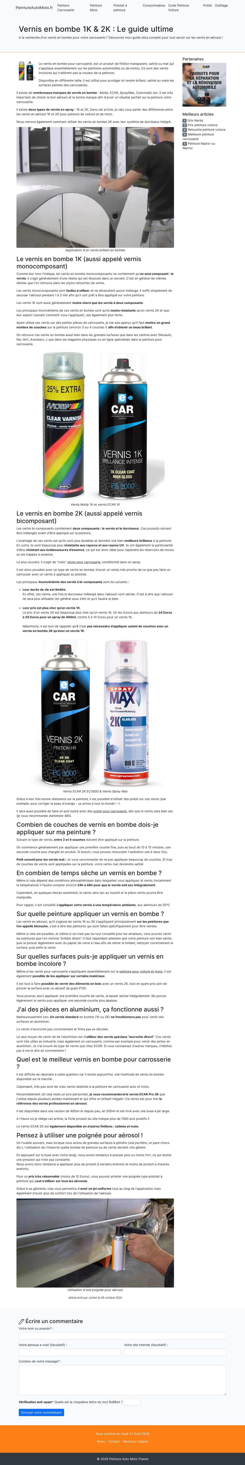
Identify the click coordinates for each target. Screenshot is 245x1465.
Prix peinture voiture (202, 125)
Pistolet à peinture (120, 7)
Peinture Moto (96, 7)
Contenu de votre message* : (40, 1361)
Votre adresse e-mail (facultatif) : (43, 1345)
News (101, 1441)
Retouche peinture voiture (206, 129)
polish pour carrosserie (110, 811)
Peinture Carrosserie (65, 7)
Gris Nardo (195, 120)
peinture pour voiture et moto (141, 971)
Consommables (154, 5)
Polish (207, 5)
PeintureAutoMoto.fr (34, 7)
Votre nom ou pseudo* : (36, 1328)
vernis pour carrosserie (83, 562)
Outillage (221, 5)
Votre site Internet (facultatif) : (146, 1345)
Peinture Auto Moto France (128, 1459)
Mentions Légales (135, 1441)
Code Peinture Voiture (178, 7)
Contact (114, 1441)
